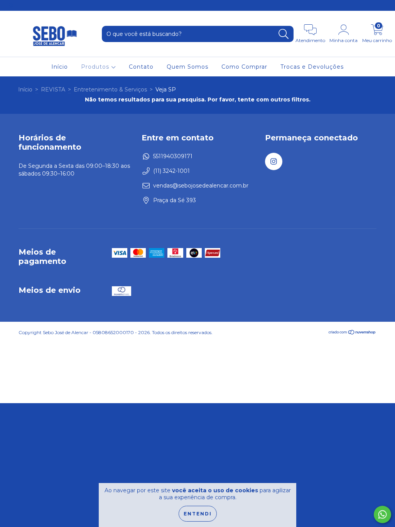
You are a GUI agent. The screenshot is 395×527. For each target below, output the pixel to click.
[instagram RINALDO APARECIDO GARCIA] (11, 5)
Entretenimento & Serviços (110, 89)
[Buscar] (284, 34)
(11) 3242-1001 (171, 170)
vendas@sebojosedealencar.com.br (200, 185)
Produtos (96, 66)
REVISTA (53, 89)
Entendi (198, 514)
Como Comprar (244, 66)
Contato (141, 66)
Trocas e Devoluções (312, 66)
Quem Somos (187, 66)
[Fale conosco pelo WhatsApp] (382, 514)
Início (59, 66)
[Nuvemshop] (352, 333)
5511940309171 (172, 156)
